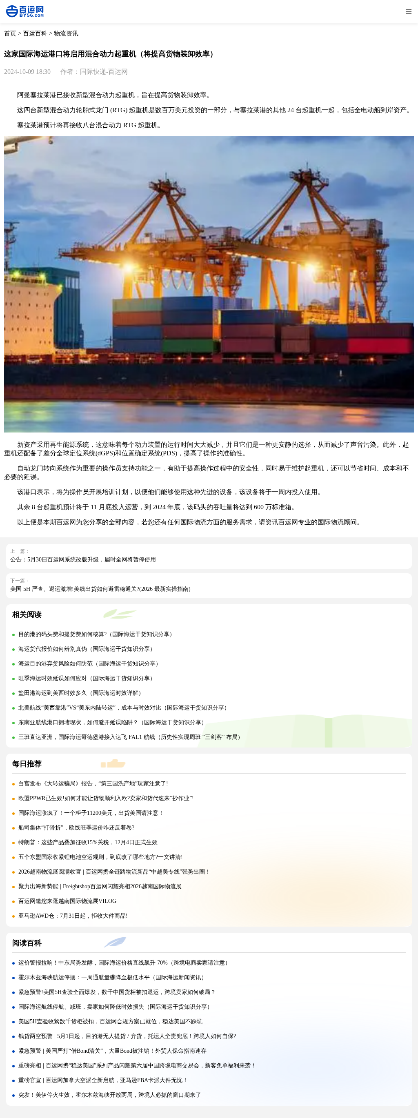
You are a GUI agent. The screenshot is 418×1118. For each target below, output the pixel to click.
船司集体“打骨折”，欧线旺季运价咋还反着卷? (76, 828)
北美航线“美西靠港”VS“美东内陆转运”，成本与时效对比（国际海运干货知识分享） (124, 708)
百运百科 (35, 33)
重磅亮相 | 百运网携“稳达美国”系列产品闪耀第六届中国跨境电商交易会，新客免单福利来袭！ (137, 1066)
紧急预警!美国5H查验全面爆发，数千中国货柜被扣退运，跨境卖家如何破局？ (117, 992)
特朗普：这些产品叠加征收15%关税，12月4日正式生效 (88, 842)
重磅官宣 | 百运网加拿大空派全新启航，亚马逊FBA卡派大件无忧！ (103, 1080)
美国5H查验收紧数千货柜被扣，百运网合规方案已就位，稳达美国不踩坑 (110, 1021)
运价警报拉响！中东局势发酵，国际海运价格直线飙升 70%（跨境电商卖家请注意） (124, 963)
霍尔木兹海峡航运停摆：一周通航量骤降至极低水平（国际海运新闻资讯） (112, 977)
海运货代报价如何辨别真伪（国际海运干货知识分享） (87, 649)
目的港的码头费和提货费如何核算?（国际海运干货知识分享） (96, 634)
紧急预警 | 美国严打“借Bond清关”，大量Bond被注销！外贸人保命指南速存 (112, 1051)
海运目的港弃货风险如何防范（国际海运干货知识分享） (89, 664)
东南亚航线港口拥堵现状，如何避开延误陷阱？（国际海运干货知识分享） (112, 722)
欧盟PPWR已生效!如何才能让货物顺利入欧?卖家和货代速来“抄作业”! (106, 798)
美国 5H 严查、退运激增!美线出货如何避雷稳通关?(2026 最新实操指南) (100, 589)
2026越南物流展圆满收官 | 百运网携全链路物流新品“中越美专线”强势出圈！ (114, 872)
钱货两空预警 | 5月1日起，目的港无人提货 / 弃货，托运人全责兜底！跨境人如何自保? (127, 1036)
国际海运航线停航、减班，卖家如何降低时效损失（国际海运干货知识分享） (115, 1007)
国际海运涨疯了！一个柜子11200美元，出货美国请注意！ (91, 813)
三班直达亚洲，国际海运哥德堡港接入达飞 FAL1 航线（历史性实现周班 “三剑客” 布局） (130, 737)
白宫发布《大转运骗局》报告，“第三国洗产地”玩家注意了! (93, 784)
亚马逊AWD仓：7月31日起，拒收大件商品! (73, 916)
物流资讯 (66, 33)
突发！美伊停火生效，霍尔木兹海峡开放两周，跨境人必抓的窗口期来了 (109, 1095)
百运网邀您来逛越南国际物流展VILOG (67, 901)
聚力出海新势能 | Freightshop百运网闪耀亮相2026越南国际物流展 (100, 886)
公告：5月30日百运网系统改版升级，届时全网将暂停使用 (83, 560)
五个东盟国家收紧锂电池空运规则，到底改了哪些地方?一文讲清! (100, 857)
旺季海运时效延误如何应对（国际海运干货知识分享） (87, 678)
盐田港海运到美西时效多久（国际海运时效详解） (81, 693)
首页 (10, 33)
